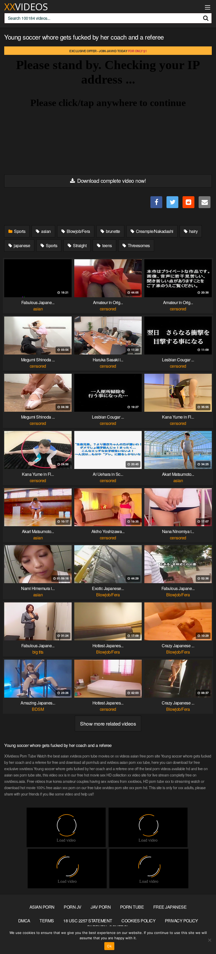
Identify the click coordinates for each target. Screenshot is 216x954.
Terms (47, 921)
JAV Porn (101, 907)
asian (45, 231)
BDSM (38, 709)
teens (106, 245)
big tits (37, 652)
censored (108, 309)
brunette (112, 231)
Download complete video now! (111, 180)
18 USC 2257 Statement (87, 921)
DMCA (24, 921)
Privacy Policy (181, 921)
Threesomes (138, 245)
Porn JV (72, 907)
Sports (19, 231)
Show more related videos (108, 723)
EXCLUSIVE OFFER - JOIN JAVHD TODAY (108, 51)
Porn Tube (132, 907)
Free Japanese (170, 907)
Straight (79, 245)
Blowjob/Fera (78, 231)
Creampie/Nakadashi (154, 231)
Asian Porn (42, 907)
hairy (193, 231)
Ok (109, 946)
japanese (21, 245)
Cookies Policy (138, 921)
